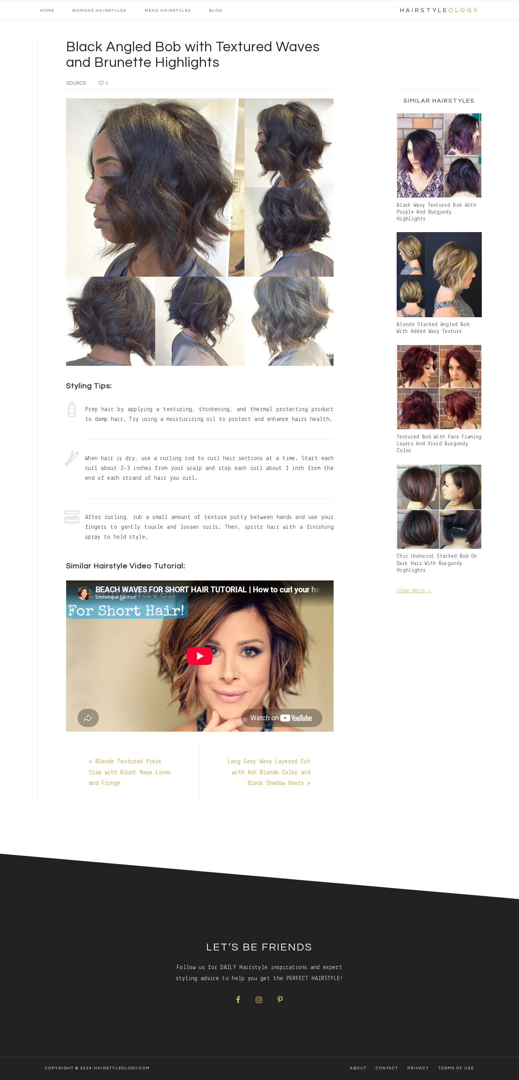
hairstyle (439, 10)
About (358, 1068)
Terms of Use (456, 1068)
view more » (414, 591)
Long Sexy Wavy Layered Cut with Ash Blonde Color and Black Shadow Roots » (269, 773)
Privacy (418, 1068)
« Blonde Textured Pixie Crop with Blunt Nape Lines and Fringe (130, 773)
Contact (387, 1068)
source (76, 83)
